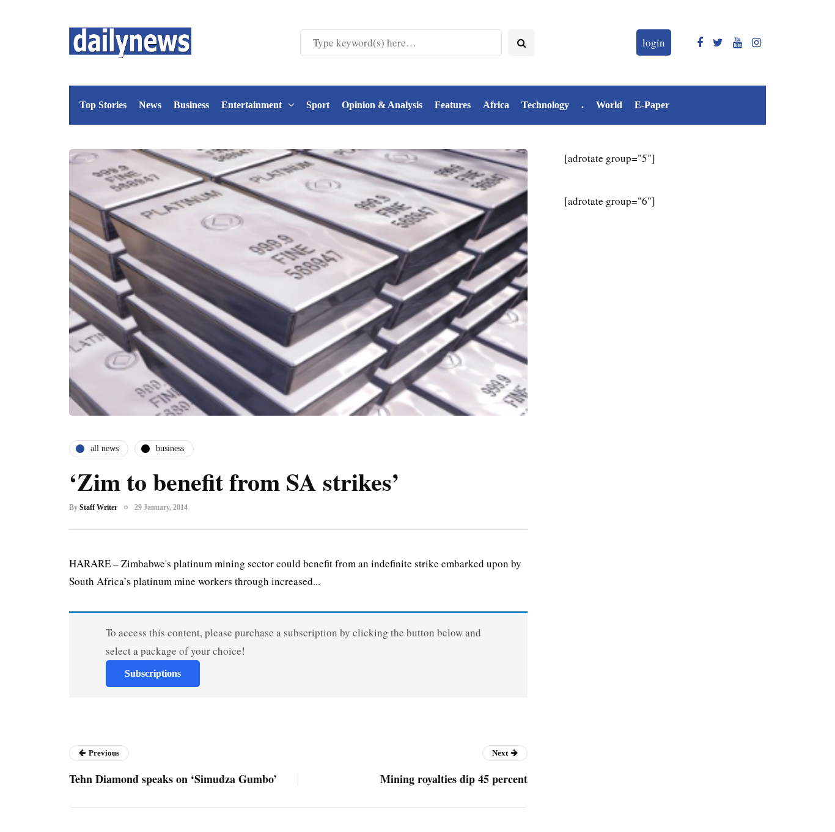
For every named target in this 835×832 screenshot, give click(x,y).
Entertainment (251, 105)
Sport (317, 105)
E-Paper (652, 105)
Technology (545, 105)
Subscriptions (153, 673)
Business (191, 105)
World (609, 105)
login (653, 42)
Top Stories (103, 105)
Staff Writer (98, 507)
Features (453, 105)
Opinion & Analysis (382, 105)
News (150, 105)
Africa (496, 105)
